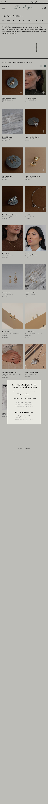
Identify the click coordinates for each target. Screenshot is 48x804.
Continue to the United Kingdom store (24, 398)
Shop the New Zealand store (24, 412)
